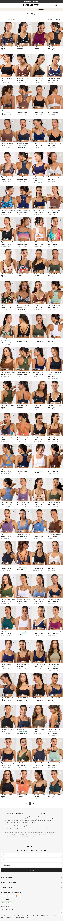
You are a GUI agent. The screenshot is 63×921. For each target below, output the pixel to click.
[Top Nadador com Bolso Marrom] (49, 466)
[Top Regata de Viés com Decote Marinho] (36, 500)
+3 (54, 107)
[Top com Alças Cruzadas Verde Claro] (36, 695)
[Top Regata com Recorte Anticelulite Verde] (36, 44)
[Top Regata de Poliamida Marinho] (34, 369)
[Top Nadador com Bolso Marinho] (18, 466)
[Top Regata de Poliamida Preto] (5, 141)
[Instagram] (13, 909)
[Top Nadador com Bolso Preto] (34, 563)
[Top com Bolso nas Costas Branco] (49, 336)
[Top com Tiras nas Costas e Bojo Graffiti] (20, 336)
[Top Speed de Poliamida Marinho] (36, 760)
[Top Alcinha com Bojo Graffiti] (39, 271)
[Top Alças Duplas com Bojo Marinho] (54, 563)
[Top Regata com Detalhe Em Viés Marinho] (49, 75)
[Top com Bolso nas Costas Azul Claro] (52, 302)
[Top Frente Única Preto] (34, 792)
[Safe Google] (9, 902)
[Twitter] (6, 909)
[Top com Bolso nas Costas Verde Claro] (49, 302)
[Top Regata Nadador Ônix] (20, 271)
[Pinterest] (2, 909)
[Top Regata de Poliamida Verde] (34, 336)
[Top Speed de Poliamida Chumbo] (34, 760)
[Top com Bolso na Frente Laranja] (36, 531)
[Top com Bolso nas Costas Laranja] (20, 174)
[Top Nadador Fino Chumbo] (52, 107)
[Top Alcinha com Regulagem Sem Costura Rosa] (49, 628)
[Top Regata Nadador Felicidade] (5, 44)
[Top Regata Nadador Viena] (52, 239)
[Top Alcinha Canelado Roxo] (20, 695)
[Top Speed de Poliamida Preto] (2, 727)
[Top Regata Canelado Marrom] (2, 369)
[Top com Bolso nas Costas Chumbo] (18, 174)
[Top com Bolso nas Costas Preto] (49, 44)
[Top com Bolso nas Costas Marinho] (18, 207)
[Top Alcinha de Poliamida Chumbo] (18, 141)
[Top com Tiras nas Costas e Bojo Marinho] (23, 336)
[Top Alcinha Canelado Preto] (18, 695)
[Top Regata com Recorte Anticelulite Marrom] (49, 531)
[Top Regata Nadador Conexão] (2, 44)
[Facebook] (9, 909)
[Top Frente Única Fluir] (5, 336)
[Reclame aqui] (4, 902)
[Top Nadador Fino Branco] (49, 107)
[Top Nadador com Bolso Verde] (2, 403)
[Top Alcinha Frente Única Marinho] (34, 207)
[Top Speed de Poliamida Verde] (5, 727)
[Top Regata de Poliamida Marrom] (2, 141)
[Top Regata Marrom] (18, 661)
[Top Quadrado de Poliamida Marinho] (34, 174)
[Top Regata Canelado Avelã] (5, 596)
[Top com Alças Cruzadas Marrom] (20, 500)
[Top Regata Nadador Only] (2, 207)
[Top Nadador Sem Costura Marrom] (52, 792)
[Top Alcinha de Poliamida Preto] (34, 107)
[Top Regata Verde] (18, 760)
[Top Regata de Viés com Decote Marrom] (34, 302)
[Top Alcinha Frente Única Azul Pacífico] (52, 500)
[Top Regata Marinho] (20, 661)
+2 (22, 43)
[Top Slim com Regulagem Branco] (52, 141)
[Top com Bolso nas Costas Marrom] (18, 107)
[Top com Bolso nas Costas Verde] (52, 44)
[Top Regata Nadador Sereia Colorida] (49, 239)
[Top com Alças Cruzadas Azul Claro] (2, 466)
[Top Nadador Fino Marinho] (20, 403)
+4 (7, 43)
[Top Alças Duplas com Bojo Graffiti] (52, 563)
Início (4, 19)
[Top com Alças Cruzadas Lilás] (20, 434)
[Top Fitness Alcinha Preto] (34, 271)
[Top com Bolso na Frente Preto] (52, 207)
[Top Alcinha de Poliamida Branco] (18, 596)
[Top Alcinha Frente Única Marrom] (36, 207)
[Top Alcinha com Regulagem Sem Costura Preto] (52, 628)
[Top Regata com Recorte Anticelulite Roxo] (34, 44)
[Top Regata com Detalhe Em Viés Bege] (20, 44)
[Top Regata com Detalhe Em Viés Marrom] (18, 75)
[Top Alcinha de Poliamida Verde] (36, 107)
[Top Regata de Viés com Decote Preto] (49, 403)
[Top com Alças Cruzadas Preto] (34, 695)
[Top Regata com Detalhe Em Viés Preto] (18, 44)
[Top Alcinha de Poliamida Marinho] (20, 141)
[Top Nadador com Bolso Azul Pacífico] (5, 403)
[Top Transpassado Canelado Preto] (5, 369)
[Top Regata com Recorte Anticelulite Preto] (52, 531)
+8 (54, 43)
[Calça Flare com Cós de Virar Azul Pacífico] (18, 531)
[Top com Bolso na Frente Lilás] (2, 531)
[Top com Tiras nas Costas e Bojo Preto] (18, 336)
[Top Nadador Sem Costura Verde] (49, 792)
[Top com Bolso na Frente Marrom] (49, 207)
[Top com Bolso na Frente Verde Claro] (5, 239)
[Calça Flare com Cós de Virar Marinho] (20, 531)
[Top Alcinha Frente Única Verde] (49, 500)
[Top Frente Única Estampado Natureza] (2, 174)
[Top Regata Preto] (34, 434)
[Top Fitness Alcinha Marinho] (36, 271)
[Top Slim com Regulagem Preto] (49, 141)
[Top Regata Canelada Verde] (2, 596)
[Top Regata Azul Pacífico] (36, 434)
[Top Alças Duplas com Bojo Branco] (49, 563)
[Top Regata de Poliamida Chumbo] (36, 336)
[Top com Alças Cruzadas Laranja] (18, 434)
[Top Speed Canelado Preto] (2, 792)
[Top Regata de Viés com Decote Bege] (36, 302)
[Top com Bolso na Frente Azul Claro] (34, 531)
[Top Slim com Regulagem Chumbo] (54, 141)
